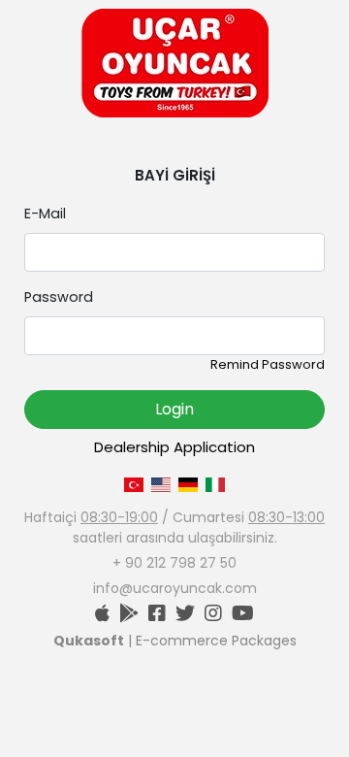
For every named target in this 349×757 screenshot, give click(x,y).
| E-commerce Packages (175, 640)
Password (58, 297)
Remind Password (267, 364)
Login (174, 409)
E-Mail (45, 213)
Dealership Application (174, 447)
